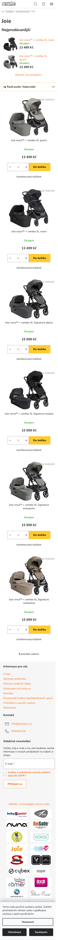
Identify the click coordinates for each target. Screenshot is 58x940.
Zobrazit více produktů (28, 75)
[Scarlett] (16, 860)
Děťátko (13, 804)
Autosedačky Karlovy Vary (34, 804)
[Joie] (16, 848)
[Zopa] (41, 871)
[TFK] (41, 813)
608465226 (18, 731)
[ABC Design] (41, 860)
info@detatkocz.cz (21, 724)
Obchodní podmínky (14, 679)
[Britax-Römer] (16, 882)
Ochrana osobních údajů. (17, 683)
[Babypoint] (16, 813)
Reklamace (9, 707)
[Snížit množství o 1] (10, 167)
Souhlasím (41, 932)
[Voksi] (41, 837)
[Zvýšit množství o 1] (26, 167)
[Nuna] (16, 825)
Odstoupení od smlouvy (17, 688)
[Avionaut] (16, 893)
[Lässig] (16, 837)
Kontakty (8, 693)
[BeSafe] (41, 825)
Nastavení (28, 922)
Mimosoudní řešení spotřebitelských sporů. (28, 698)
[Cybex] (19, 871)
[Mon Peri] (41, 848)
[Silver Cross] (41, 893)
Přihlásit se (15, 784)
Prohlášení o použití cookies (19, 703)
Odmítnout (14, 932)
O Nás (6, 674)
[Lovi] (41, 882)
